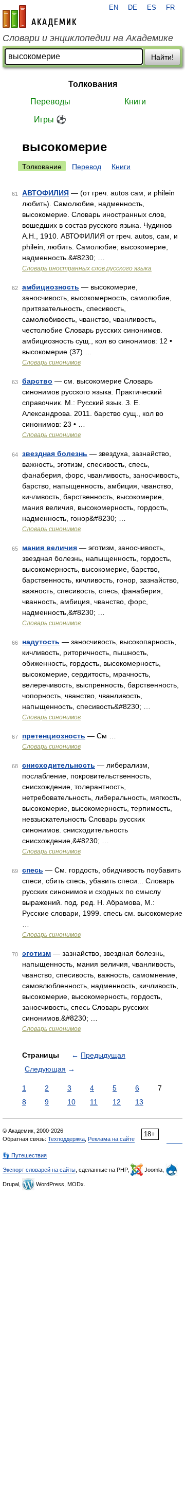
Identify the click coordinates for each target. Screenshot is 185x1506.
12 (117, 1102)
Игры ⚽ (50, 119)
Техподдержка (66, 1139)
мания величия (49, 547)
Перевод (86, 166)
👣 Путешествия (25, 1155)
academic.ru (40, 16)
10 (71, 1102)
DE (132, 7)
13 (139, 1102)
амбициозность (50, 287)
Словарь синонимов (51, 362)
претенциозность (53, 736)
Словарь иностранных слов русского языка (87, 268)
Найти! (162, 57)
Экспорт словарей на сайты (39, 1170)
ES (151, 7)
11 (94, 1102)
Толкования (92, 84)
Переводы (50, 101)
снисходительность (58, 765)
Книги (135, 101)
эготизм (36, 953)
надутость (41, 642)
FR (170, 7)
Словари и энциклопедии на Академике (88, 38)
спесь (32, 870)
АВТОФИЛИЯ (45, 193)
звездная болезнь (54, 453)
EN (113, 7)
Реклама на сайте (111, 1139)
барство (37, 381)
